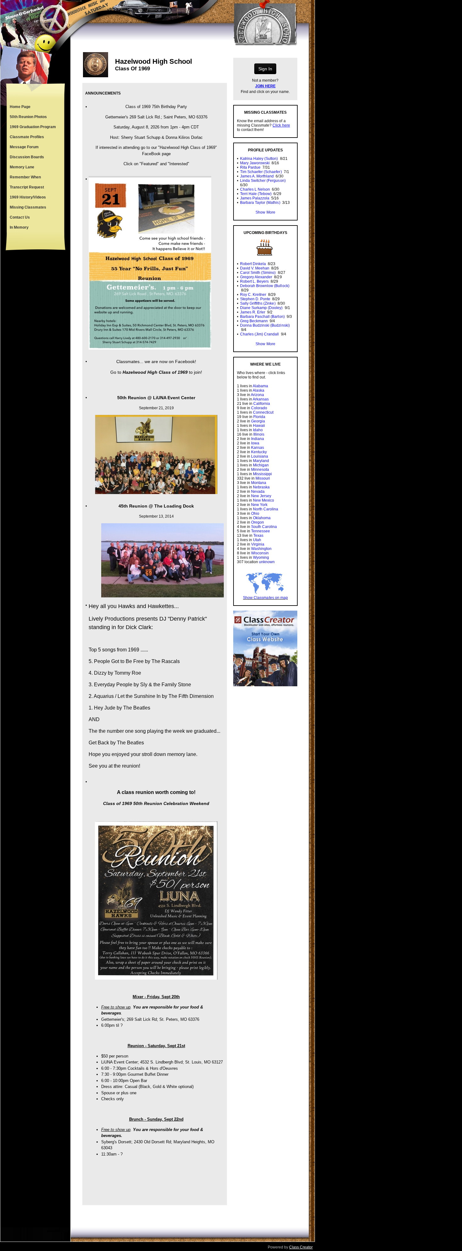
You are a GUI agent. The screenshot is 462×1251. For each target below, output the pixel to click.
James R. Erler (252, 312)
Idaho (258, 430)
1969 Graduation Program (33, 127)
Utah (257, 540)
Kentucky (259, 452)
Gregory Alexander (256, 277)
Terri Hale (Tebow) (256, 194)
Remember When (25, 177)
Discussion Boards (27, 157)
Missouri (263, 478)
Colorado (259, 408)
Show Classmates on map (265, 598)
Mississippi (262, 474)
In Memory (19, 227)
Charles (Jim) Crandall (259, 334)
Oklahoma (262, 518)
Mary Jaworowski (255, 163)
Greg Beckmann (254, 321)
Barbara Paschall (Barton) (262, 316)
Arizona (257, 395)
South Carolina (264, 527)
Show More (265, 212)
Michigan (261, 465)
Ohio (255, 513)
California (261, 403)
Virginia (257, 544)
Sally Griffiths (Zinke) (257, 303)
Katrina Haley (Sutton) (259, 158)
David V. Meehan (254, 268)
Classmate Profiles (27, 137)
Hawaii (259, 425)
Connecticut (263, 412)
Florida (259, 417)
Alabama (260, 386)
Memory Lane (22, 167)
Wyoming (261, 557)
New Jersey (261, 496)
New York (259, 505)
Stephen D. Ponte (255, 299)
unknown (267, 562)
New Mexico (263, 500)
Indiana (257, 439)
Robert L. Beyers (254, 281)
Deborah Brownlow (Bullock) (264, 286)
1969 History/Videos (28, 197)
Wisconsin (260, 553)
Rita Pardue (250, 167)
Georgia (258, 421)
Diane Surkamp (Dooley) (261, 308)
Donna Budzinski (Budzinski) (265, 325)
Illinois (258, 434)
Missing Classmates (28, 207)
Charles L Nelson (255, 189)
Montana (258, 483)
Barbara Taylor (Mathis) (260, 202)
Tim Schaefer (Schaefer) (261, 172)
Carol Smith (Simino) (258, 272)
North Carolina (265, 509)
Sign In (265, 68)
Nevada (258, 491)
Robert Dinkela (253, 264)
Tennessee (260, 531)
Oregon (257, 522)
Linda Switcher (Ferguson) (263, 180)
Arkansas (261, 399)
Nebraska (261, 487)
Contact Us (20, 217)
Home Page (20, 107)
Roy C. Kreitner (253, 294)
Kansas (257, 447)
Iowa (255, 443)
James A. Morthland (257, 176)
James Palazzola (254, 198)
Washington (261, 549)
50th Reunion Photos (28, 117)
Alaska (258, 390)
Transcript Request (27, 187)
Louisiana (259, 456)
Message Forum (24, 147)
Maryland (261, 461)
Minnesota (260, 469)
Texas (258, 535)
